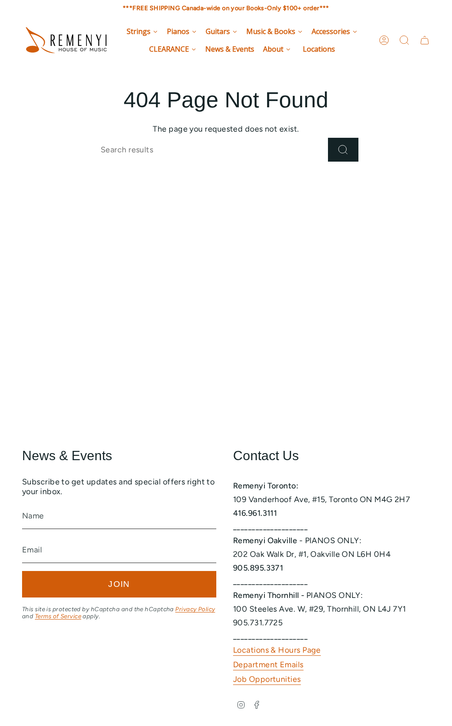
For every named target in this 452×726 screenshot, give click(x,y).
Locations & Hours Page (277, 650)
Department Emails (268, 664)
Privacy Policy (195, 609)
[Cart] (424, 40)
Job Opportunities (267, 679)
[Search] (343, 150)
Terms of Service (58, 616)
